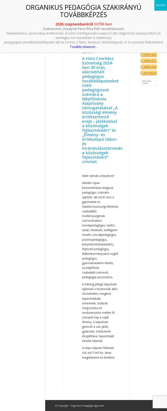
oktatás (150, 60)
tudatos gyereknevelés (150, 54)
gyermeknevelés (150, 73)
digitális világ (150, 66)
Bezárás (160, 5)
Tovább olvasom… (83, 46)
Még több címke (146, 82)
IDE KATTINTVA (92, 353)
